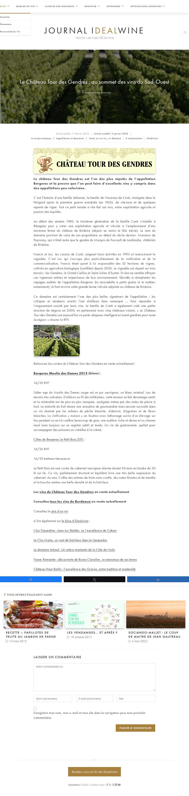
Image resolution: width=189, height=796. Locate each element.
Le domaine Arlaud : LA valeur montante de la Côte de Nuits (74, 549)
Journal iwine (94, 30)
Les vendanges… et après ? (92, 632)
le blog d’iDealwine (75, 521)
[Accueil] (79, 92)
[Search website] (185, 33)
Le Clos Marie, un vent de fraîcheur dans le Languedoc (70, 540)
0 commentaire (134, 138)
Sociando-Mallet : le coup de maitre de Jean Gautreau (154, 634)
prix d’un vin (59, 511)
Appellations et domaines (98, 92)
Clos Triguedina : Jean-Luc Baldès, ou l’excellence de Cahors (75, 530)
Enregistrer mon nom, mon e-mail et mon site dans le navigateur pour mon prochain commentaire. (89, 715)
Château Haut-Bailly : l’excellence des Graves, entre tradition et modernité (85, 569)
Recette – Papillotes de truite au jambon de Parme (31, 634)
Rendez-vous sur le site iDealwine (94, 772)
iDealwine (152, 138)
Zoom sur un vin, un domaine (105, 138)
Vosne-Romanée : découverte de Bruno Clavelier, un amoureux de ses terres (85, 559)
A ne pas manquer (41, 138)
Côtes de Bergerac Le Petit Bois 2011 (59, 439)
